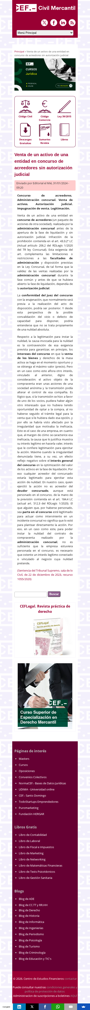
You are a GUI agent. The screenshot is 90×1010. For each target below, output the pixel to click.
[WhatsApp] (57, 1006)
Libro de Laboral (29, 841)
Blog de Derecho (29, 910)
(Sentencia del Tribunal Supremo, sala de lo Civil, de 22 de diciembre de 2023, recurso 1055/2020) (45, 574)
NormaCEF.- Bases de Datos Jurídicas (42, 783)
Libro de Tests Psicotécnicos (37, 872)
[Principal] (46, 12)
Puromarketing (28, 808)
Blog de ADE (26, 899)
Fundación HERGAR (31, 814)
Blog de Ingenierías (31, 928)
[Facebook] (45, 1006)
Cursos (23, 765)
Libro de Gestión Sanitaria (35, 878)
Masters (24, 759)
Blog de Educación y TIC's (35, 959)
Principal (19, 51)
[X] (32, 1006)
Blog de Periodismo (31, 934)
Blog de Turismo (29, 946)
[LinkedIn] (19, 1006)
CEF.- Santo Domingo (32, 795)
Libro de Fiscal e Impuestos (36, 847)
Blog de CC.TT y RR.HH (33, 905)
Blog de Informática (31, 922)
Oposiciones (27, 771)
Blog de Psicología (30, 940)
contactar (70, 979)
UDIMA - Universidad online (36, 789)
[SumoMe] (83, 1006)
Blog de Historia (29, 916)
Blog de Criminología (32, 953)
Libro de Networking (32, 859)
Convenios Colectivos (33, 777)
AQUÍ (73, 996)
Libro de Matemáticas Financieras (40, 865)
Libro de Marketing (31, 853)
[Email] (70, 1006)
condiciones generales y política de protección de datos (51, 989)
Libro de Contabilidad (33, 835)
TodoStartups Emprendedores (38, 802)
